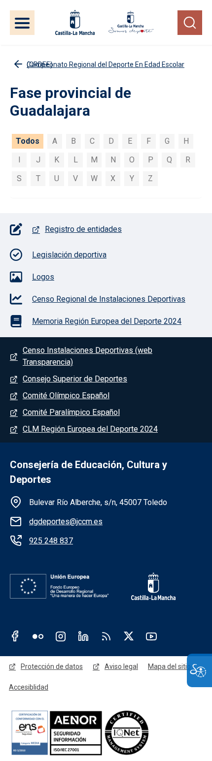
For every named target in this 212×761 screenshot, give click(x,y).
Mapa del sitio (169, 666)
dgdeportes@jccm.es (66, 521)
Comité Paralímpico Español (71, 412)
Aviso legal (121, 666)
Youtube (151, 636)
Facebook (15, 636)
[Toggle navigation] (22, 22)
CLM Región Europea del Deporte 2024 (90, 429)
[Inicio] (131, 22)
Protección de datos (52, 666)
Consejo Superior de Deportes (75, 378)
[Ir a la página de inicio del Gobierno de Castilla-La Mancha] (74, 22)
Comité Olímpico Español (66, 395)
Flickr (38, 636)
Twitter (128, 636)
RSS (106, 636)
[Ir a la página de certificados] (106, 732)
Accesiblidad (28, 687)
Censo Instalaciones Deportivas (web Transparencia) (87, 356)
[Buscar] (189, 22)
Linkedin (83, 636)
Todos (27, 141)
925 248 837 (51, 540)
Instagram (60, 636)
